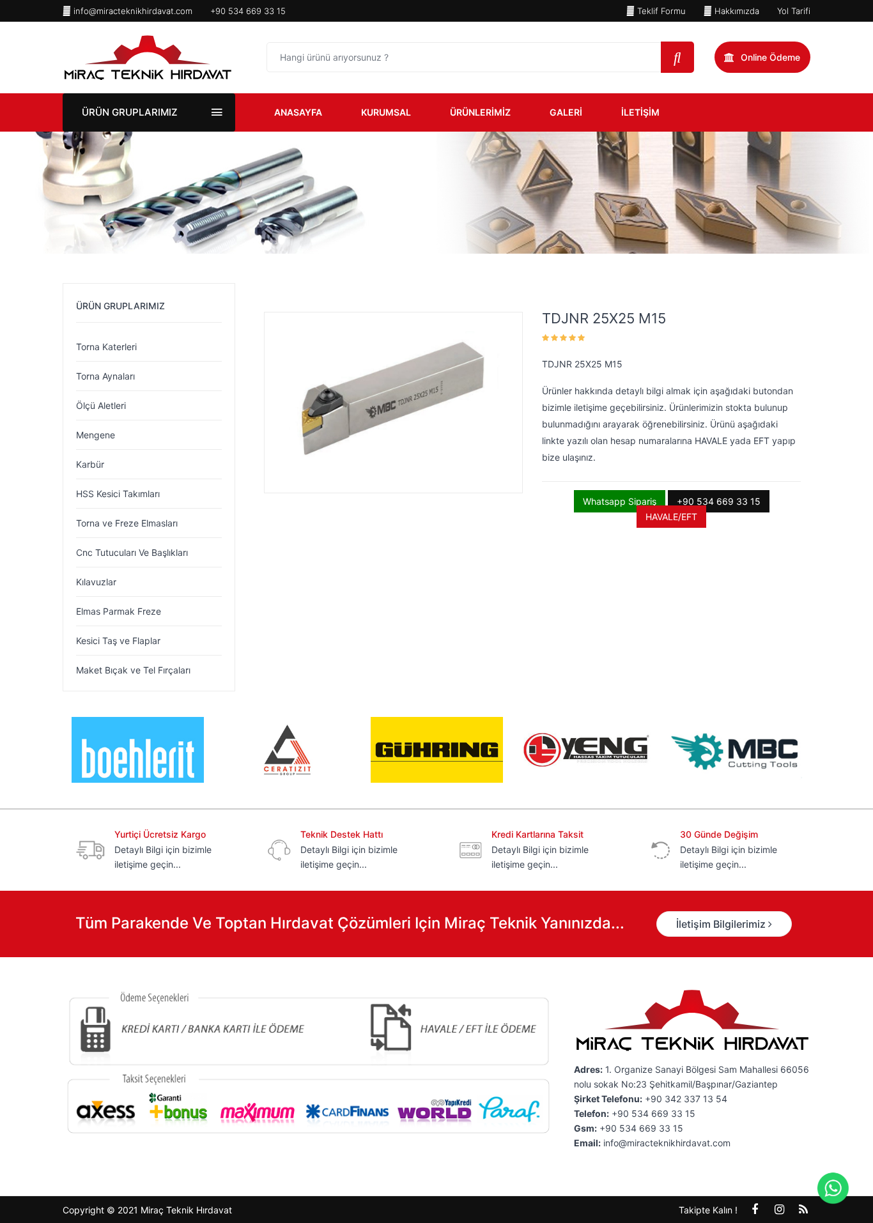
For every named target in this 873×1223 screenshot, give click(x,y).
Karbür (90, 464)
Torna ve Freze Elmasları (127, 523)
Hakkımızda (735, 11)
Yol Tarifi (793, 11)
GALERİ (566, 112)
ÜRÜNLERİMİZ (480, 112)
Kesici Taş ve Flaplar (118, 640)
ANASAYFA (298, 112)
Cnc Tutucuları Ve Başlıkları (132, 552)
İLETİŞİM (640, 112)
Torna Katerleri (106, 346)
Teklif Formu (660, 11)
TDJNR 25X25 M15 (604, 318)
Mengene (95, 434)
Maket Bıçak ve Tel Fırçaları (133, 670)
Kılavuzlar (96, 581)
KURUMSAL (386, 112)
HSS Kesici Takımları (118, 493)
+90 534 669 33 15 (248, 11)
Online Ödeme (770, 57)
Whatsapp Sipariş (619, 501)
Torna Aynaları (105, 376)
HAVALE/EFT (671, 516)
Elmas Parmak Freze (118, 611)
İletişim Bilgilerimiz (722, 924)
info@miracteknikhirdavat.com (131, 11)
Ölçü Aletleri (101, 405)
